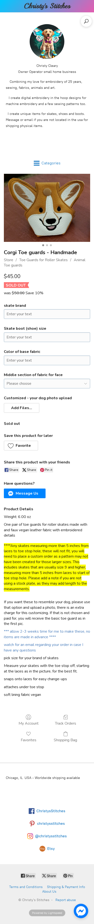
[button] (21, 408)
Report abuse (65, 900)
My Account (29, 723)
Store (8, 260)
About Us (49, 891)
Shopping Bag (65, 739)
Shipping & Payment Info (66, 887)
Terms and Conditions (26, 887)
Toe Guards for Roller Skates (43, 260)
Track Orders (65, 723)
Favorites (28, 739)
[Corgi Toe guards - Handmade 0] (47, 208)
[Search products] (86, 21)
